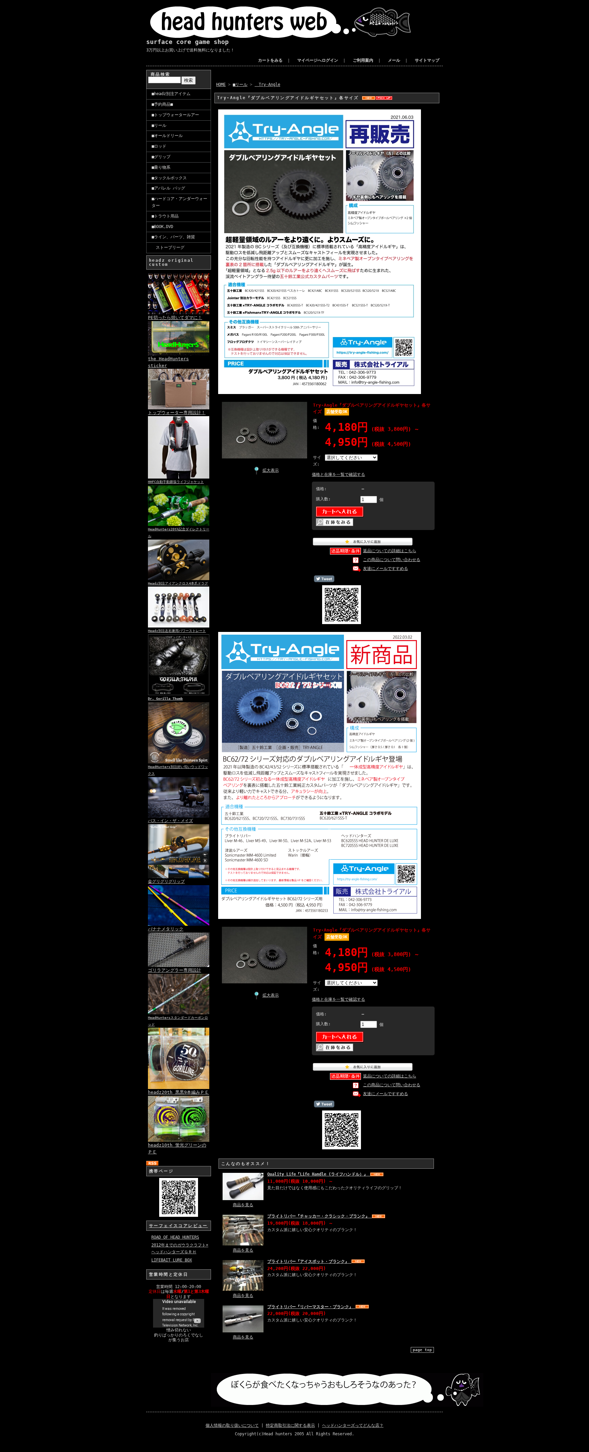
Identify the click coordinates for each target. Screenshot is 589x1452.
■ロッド (159, 146)
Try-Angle (267, 84)
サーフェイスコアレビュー (178, 1225)
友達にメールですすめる (385, 568)
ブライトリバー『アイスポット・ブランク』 (309, 1261)
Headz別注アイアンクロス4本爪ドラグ (178, 583)
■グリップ (161, 156)
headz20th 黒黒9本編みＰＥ (178, 1092)
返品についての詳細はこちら (389, 550)
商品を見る (243, 1205)
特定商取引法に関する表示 (290, 1425)
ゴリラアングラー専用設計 (174, 970)
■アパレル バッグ (168, 188)
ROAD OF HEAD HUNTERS (175, 1237)
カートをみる (270, 60)
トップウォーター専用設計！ (177, 412)
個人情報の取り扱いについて (232, 1425)
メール (394, 60)
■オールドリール (167, 135)
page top (422, 1350)
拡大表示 (270, 470)
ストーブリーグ (168, 247)
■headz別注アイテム (171, 93)
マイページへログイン (317, 60)
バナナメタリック (165, 929)
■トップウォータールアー (175, 114)
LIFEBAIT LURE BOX (171, 1260)
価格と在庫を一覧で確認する (338, 474)
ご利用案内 (363, 60)
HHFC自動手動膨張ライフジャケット (176, 482)
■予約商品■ (162, 104)
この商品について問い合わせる (391, 559)
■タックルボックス (169, 178)
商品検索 (160, 74)
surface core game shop (187, 41)
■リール (159, 125)
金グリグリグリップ (166, 881)
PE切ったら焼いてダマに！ (175, 317)
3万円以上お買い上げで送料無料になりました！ (190, 50)
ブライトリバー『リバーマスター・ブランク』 (311, 1306)
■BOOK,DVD (162, 226)
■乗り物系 (161, 167)
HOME (221, 84)
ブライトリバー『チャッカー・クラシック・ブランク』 (319, 1216)
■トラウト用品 (165, 216)
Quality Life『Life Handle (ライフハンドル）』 (318, 1174)
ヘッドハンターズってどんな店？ (352, 1425)
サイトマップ (427, 60)
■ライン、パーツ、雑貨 (173, 237)
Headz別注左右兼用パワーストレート (177, 631)
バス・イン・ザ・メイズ (170, 820)
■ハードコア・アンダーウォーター (179, 202)
